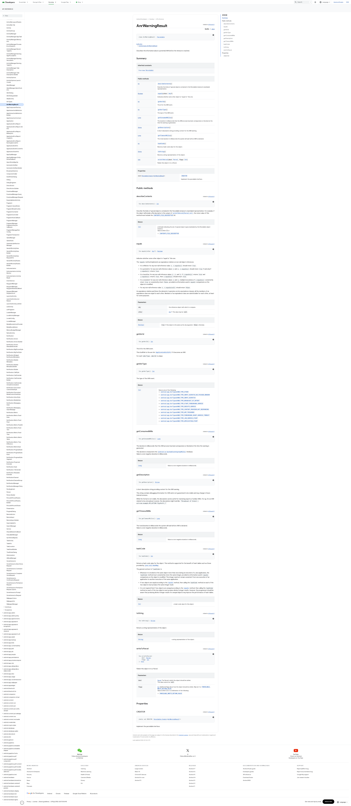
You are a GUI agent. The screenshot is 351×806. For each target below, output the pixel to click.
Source (29, 777)
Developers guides (248, 771)
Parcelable (149, 70)
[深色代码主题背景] (213, 35)
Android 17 (192, 769)
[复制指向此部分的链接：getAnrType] (148, 364)
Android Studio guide (249, 769)
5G (82, 783)
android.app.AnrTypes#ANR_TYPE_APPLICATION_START (179, 421)
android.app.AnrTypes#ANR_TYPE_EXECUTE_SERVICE (178, 406)
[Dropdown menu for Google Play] (71, 2)
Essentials (22, 2)
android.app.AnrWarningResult (148, 46)
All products (93, 793)
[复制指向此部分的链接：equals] (144, 244)
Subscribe (328, 802)
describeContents (164, 84)
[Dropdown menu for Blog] (83, 2)
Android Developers (141, 19)
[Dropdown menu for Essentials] (28, 2)
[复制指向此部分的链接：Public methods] (154, 188)
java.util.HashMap (151, 565)
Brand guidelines (44, 801)
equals (160, 93)
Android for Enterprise (33, 771)
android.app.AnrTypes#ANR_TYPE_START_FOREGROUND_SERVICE (182, 403)
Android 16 (192, 771)
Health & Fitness (85, 774)
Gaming (83, 769)
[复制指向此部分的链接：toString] (145, 613)
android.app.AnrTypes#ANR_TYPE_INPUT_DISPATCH (178, 398)
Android (29, 769)
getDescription (163, 127)
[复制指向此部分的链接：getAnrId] (146, 334)
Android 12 (192, 783)
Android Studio (338, 2)
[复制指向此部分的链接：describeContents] (154, 196)
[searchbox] (12, 15)
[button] (12, 607)
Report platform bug (303, 769)
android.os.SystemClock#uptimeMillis (172, 452)
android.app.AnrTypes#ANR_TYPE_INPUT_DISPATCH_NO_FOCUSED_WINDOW (185, 395)
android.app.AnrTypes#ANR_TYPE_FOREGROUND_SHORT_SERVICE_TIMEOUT (185, 415)
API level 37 (211, 24)
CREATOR (184, 176)
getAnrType (162, 109)
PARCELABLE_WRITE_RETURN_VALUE (171, 693)
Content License (183, 735)
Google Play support (303, 774)
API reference (7, 9)
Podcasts (29, 786)
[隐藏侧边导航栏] (22, 803)
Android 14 (192, 777)
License (35, 801)
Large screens (139, 769)
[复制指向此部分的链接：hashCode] (147, 549)
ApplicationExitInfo (163, 352)
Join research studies (303, 777)
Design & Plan (37, 2)
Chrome (58, 793)
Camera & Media (86, 777)
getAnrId (161, 101)
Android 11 (192, 786)
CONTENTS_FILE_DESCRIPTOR (163, 215)
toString (161, 151)
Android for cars (139, 777)
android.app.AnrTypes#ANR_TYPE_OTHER (174, 392)
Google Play (65, 2)
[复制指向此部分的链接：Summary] (148, 59)
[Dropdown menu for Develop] (56, 2)
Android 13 (192, 780)
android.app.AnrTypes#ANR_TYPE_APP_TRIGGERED (177, 412)
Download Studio (248, 777)
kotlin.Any (139, 44)
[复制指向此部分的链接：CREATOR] (147, 712)
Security (29, 774)
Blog (79, 2)
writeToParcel (163, 159)
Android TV (138, 780)
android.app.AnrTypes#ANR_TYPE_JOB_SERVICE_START (179, 418)
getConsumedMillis (164, 118)
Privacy (83, 780)
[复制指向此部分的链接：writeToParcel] (150, 649)
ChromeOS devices (140, 774)
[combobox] (303, 2)
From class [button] (146, 70)
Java (213, 29)
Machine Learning (86, 771)
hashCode (161, 143)
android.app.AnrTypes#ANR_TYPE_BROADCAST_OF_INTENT (180, 400)
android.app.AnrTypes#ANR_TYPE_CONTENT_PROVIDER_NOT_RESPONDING (185, 409)
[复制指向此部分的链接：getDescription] (151, 475)
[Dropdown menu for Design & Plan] (43, 2)
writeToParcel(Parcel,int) (183, 213)
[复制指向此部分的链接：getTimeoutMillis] (152, 511)
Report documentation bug (305, 771)
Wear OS (137, 771)
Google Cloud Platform (79, 793)
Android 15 (192, 774)
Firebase (66, 793)
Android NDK (247, 780)
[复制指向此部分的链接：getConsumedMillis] (155, 431)
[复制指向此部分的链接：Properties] (149, 704)
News (28, 780)
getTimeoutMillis (164, 135)
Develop (51, 2)
